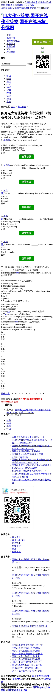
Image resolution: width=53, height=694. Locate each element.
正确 (3, 393)
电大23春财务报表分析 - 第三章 (27, 665)
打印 (9, 429)
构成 (9, 87)
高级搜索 (5, 8)
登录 (46, 8)
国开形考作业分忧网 (17, 690)
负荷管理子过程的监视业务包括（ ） (29, 471)
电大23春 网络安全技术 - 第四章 (27, 653)
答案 (7, 393)
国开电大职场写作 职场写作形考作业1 (30, 626)
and (17, 273)
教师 (9, 93)
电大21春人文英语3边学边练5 (26, 651)
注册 (40, 8)
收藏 (9, 420)
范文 (14, 549)
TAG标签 (23, 8)
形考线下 (16, 543)
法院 (9, 96)
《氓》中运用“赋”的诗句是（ (26, 662)
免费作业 (16, 546)
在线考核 (16, 551)
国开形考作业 (18, 540)
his (8, 311)
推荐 (9, 426)
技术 (9, 84)
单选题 (6, 140)
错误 (9, 78)
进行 (9, 81)
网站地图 (14, 8)
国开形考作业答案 (40, 676)
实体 (9, 90)
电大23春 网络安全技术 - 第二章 (27, 645)
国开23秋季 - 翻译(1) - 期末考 (26, 656)
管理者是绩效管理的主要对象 (26, 451)
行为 (9, 99)
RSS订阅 (32, 8)
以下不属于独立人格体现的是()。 (28, 671)
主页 (13, 106)
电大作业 (22, 106)
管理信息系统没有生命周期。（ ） (28, 437)
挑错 (9, 423)
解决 (9, 76)
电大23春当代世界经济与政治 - (26, 659)
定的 (9, 101)
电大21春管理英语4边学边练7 (26, 648)
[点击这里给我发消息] (42, 48)
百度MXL (17, 679)
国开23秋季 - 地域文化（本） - (26, 668)
